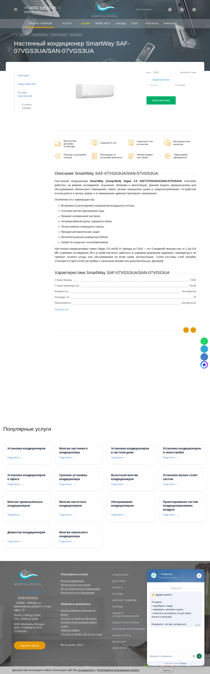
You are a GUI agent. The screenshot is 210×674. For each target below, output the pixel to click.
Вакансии (119, 641)
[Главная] (16, 35)
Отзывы (117, 594)
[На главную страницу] (105, 9)
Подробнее (13, 457)
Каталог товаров (124, 600)
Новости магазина (125, 622)
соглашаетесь (86, 670)
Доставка (119, 581)
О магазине (120, 574)
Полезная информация (128, 629)
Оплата (117, 587)
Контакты (119, 648)
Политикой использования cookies (118, 670)
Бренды (117, 606)
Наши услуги (121, 635)
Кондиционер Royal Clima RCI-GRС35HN (78, 384)
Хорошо (166, 670)
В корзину (90, 401)
